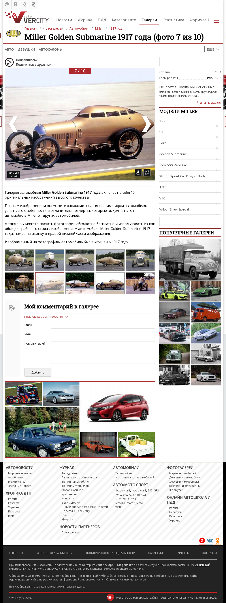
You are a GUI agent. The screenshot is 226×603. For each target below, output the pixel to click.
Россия (12, 499)
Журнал (85, 19)
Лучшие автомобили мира (79, 477)
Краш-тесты (69, 494)
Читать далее (209, 102)
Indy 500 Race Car (173, 165)
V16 (162, 198)
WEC (134, 499)
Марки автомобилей (182, 473)
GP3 (156, 490)
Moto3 (140, 503)
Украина (13, 507)
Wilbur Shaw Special (174, 209)
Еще (210, 49)
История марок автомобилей (134, 477)
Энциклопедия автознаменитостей (85, 507)
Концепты (68, 498)
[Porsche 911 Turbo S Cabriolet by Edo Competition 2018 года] (206, 291)
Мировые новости (20, 473)
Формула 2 (139, 490)
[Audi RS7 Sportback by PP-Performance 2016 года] (174, 312)
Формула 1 (200, 19)
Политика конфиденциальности (110, 553)
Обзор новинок (72, 490)
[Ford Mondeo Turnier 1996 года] (206, 333)
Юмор (66, 515)
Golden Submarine (173, 154)
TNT (162, 187)
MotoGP (120, 503)
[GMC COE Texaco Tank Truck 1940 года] (206, 312)
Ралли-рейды (137, 495)
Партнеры (182, 553)
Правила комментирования (44, 317)
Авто (9, 49)
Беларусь (14, 511)
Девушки (26, 49)
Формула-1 (122, 490)
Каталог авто (124, 19)
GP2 (150, 490)
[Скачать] (138, 172)
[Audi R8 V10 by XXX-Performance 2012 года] (174, 291)
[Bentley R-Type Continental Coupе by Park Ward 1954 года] (174, 354)
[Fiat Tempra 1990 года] (174, 375)
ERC (124, 495)
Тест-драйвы (70, 473)
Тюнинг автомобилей (76, 482)
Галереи (149, 19)
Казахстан (14, 503)
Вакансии (155, 553)
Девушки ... (69, 519)
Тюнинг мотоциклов (75, 486)
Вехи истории (71, 502)
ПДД (102, 19)
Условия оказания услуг (54, 553)
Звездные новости (20, 486)
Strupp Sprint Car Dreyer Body (182, 176)
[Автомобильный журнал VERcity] (27, 17)
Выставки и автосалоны (184, 486)
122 (162, 121)
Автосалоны (50, 49)
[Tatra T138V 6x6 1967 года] (190, 260)
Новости (64, 19)
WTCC (126, 499)
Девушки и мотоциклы (184, 482)
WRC (118, 495)
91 (161, 132)
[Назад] (14, 124)
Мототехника (16, 482)
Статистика (173, 19)
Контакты (209, 553)
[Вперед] (146, 124)
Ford (162, 143)
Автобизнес (16, 477)
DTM (118, 499)
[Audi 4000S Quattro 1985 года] (206, 354)
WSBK (118, 507)
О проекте (16, 553)
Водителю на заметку (76, 511)
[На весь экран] (147, 172)
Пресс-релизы (71, 532)
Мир (11, 516)
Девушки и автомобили (184, 477)
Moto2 (131, 503)
